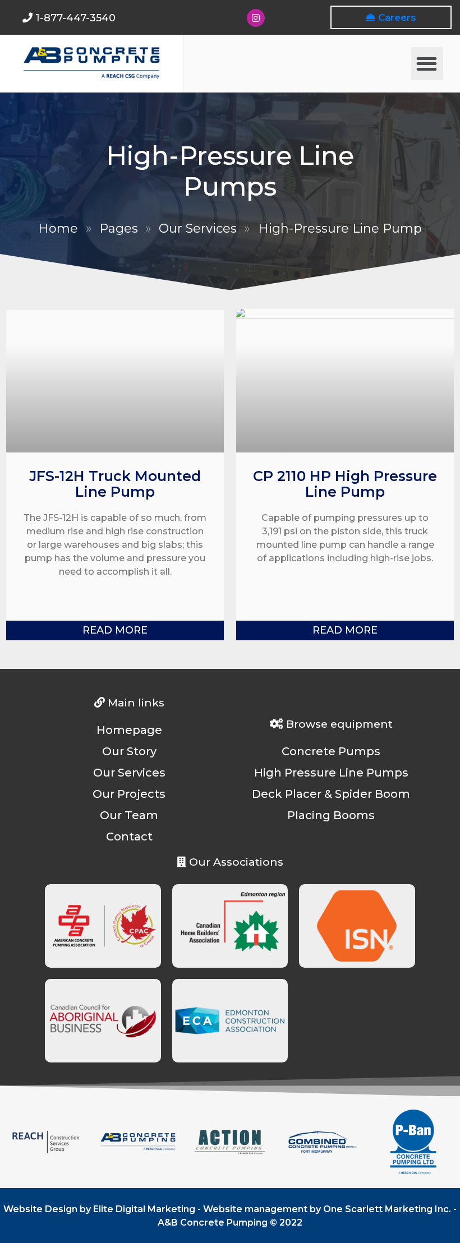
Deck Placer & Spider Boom (331, 794)
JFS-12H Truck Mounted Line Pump (115, 484)
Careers (395, 17)
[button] (427, 63)
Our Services (198, 228)
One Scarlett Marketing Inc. (387, 1209)
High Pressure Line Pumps (331, 772)
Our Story (129, 751)
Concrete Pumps (331, 751)
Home (58, 228)
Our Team (129, 815)
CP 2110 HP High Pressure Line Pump (345, 484)
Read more (115, 630)
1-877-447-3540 (75, 18)
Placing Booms (331, 815)
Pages (118, 228)
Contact (129, 836)
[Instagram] (256, 18)
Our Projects (129, 794)
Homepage (129, 730)
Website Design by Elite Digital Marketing (99, 1209)
